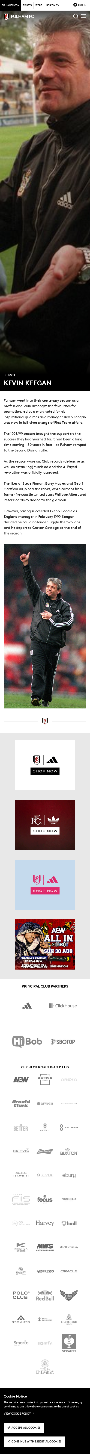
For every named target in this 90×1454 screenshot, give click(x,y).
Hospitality (52, 5)
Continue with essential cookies (36, 1442)
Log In (82, 5)
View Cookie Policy (17, 1414)
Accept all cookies (26, 1428)
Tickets (27, 5)
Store (38, 5)
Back (11, 375)
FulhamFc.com (10, 5)
